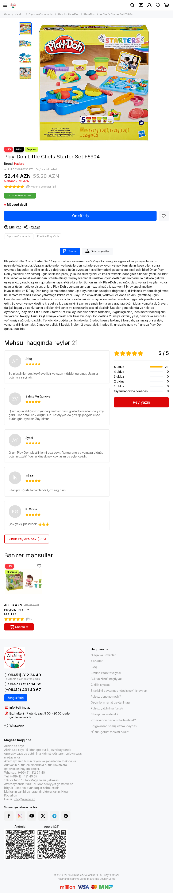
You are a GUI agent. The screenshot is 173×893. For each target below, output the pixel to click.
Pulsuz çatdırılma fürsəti (107, 708)
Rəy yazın (141, 402)
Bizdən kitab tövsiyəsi (106, 673)
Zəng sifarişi (15, 698)
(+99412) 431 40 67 (22, 689)
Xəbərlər (97, 661)
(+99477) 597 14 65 (22, 684)
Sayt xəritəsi (111, 875)
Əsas (7, 14)
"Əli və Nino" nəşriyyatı (106, 679)
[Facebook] (9, 816)
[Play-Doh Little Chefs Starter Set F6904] (94, 82)
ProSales (80, 878)
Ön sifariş (80, 216)
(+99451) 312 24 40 (22, 675)
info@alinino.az (20, 707)
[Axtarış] (132, 5)
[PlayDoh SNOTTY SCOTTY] (23, 582)
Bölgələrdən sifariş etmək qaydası (114, 726)
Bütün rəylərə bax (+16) (26, 539)
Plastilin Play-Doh (68, 14)
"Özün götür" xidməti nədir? (110, 732)
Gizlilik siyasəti (100, 684)
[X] (43, 816)
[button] (36, 82)
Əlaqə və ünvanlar (103, 655)
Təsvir (72, 251)
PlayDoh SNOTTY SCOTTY (16, 612)
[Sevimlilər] (164, 216)
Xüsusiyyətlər (100, 251)
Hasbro (19, 163)
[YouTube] (31, 816)
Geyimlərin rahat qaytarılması (110, 702)
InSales (110, 878)
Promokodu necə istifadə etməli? (113, 720)
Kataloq (19, 14)
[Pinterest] (65, 816)
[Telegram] (54, 816)
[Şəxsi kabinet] (149, 5)
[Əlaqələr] (141, 5)
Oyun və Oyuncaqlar (40, 14)
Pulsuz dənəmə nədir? (106, 696)
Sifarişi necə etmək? (104, 714)
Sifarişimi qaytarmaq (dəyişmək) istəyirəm (119, 690)
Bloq (94, 667)
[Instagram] (20, 816)
